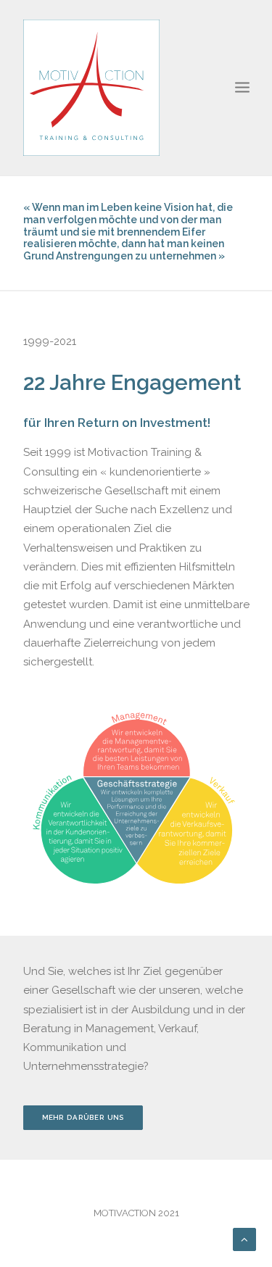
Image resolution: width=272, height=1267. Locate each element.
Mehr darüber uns (82, 1117)
